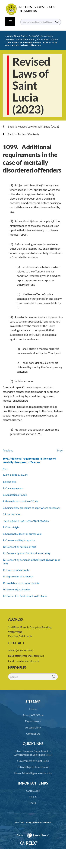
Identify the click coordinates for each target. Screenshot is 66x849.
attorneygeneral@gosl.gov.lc (29, 655)
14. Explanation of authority (18, 576)
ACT (5, 468)
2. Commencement (13, 488)
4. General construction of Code (20, 501)
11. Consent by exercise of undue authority (26, 553)
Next (60, 450)
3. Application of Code (15, 494)
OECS (33, 796)
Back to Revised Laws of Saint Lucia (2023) (33, 126)
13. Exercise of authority (16, 569)
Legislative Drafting (41, 36)
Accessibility (33, 727)
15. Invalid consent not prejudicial (21, 582)
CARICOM (33, 790)
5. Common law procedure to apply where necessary (31, 507)
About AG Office (33, 715)
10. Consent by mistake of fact (19, 546)
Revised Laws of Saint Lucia (20, 39)
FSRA (33, 803)
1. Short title (9, 481)
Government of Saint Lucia (33, 760)
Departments (21, 36)
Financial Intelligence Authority (33, 773)
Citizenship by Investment (33, 767)
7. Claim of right (11, 527)
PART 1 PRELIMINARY (15, 475)
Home (8, 36)
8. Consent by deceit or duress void (22, 533)
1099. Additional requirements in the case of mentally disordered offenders (31, 43)
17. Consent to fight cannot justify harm (25, 595)
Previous (8, 450)
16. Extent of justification (16, 589)
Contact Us (33, 733)
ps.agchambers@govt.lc (27, 661)
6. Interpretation (12, 514)
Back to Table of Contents (23, 134)
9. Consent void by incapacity (19, 540)
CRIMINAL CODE (46, 39)
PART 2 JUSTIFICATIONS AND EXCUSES (26, 520)
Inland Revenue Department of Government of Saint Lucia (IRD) (33, 752)
